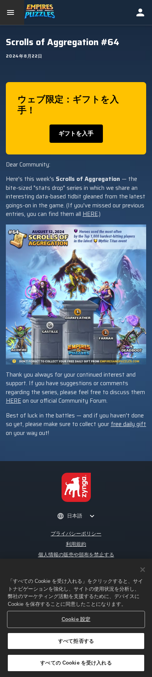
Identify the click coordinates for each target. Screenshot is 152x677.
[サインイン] (140, 12)
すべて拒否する (76, 641)
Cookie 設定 (76, 619)
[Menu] (12, 12)
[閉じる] (142, 569)
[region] (76, 618)
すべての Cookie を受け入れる (75, 663)
